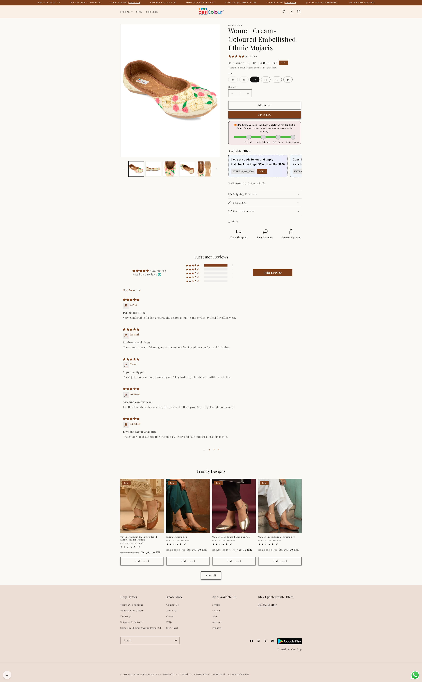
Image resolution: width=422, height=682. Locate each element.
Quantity (233, 86)
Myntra (216, 604)
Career (170, 616)
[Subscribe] (176, 640)
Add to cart (142, 561)
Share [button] (235, 221)
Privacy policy (184, 674)
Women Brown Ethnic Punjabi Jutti (276, 537)
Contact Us (172, 604)
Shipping (248, 67)
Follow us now (267, 604)
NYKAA (216, 610)
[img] (131, 299)
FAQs (169, 622)
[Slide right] (216, 169)
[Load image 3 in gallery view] (170, 169)
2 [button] (209, 449)
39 (266, 79)
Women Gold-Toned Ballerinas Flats (231, 537)
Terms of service (202, 674)
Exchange (125, 616)
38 (255, 79)
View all (211, 575)
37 (246, 80)
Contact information (239, 674)
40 (276, 79)
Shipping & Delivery (131, 622)
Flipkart (216, 627)
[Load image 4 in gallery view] (187, 169)
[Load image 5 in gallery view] (204, 169)
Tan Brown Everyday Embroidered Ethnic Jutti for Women (138, 538)
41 (288, 79)
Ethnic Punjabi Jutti (176, 537)
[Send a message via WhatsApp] (415, 675)
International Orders (131, 610)
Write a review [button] (272, 272)
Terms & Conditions (131, 604)
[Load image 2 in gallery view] (153, 169)
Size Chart (172, 627)
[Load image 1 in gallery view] (136, 169)
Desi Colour (133, 674)
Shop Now (134, 2)
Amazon (216, 622)
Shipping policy (220, 674)
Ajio (214, 616)
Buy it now (264, 114)
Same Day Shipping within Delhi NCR (141, 627)
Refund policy (168, 674)
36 (235, 80)
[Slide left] (124, 169)
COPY (262, 171)
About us (171, 610)
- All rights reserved (149, 674)
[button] (126, 11)
